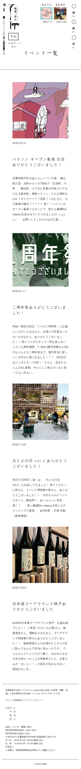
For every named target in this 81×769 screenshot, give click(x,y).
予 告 (13, 711)
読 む (14, 46)
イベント (34, 53)
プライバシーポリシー (33, 700)
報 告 (13, 715)
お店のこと (10, 707)
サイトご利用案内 (13, 700)
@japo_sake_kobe (27, 730)
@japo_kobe (24, 733)
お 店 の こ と (14, 43)
